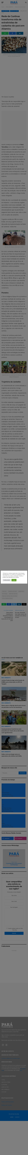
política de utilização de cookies (11, 577)
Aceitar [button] (14, 580)
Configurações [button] (7, 580)
